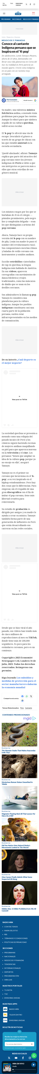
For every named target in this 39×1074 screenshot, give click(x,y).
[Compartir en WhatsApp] (27, 696)
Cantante (28, 708)
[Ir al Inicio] (18, 13)
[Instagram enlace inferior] (30, 1058)
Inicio (3, 37)
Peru (22, 708)
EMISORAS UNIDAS (19, 4)
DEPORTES (8, 972)
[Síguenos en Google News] (22, 701)
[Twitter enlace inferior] (9, 1058)
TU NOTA (4, 4)
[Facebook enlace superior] (30, 4)
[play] (33, 1064)
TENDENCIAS (9, 964)
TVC (11, 3)
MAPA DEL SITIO (11, 930)
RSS (5, 934)
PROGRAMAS (6, 19)
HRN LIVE (8, 980)
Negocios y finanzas (13, 37)
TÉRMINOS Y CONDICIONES (16, 938)
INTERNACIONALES (12, 968)
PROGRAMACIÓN (11, 976)
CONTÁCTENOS (11, 927)
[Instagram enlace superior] (34, 4)
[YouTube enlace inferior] (16, 1058)
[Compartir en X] (31, 696)
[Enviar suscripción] (32, 1044)
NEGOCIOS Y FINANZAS (14, 960)
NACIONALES (16, 19)
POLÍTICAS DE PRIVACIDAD (15, 942)
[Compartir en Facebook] (22, 696)
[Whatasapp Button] (34, 1055)
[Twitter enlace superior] (26, 4)
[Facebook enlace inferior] (23, 1058)
